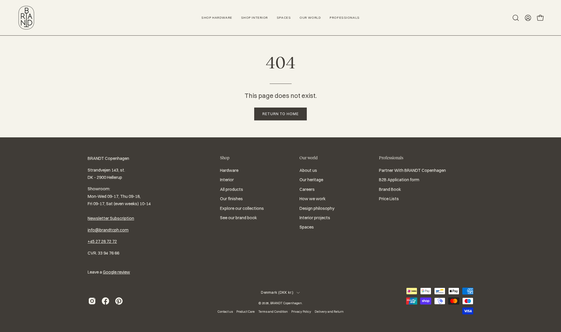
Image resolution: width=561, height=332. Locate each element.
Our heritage (311, 180)
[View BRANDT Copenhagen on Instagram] (92, 301)
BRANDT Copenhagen (286, 303)
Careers (307, 189)
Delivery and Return (329, 311)
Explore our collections (242, 208)
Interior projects (314, 217)
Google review (116, 272)
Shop (224, 157)
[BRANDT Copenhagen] (26, 17)
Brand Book (390, 189)
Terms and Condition (273, 311)
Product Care (245, 311)
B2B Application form (399, 180)
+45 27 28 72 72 (102, 241)
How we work (312, 198)
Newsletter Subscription (111, 218)
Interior (227, 180)
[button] (516, 18)
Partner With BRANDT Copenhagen (412, 170)
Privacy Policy (301, 311)
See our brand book (238, 217)
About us (308, 170)
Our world (308, 157)
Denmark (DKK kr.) (277, 292)
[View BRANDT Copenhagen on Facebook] (105, 301)
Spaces (306, 227)
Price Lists (389, 198)
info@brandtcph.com (108, 230)
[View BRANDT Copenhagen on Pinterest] (119, 301)
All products (231, 189)
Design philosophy (317, 208)
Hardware (229, 170)
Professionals (391, 157)
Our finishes (231, 198)
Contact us (225, 311)
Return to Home (280, 113)
